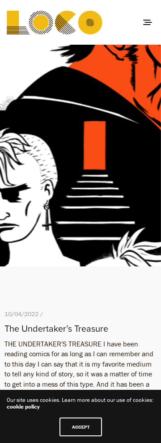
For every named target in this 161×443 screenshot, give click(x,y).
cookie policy (23, 406)
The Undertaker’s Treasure (56, 329)
